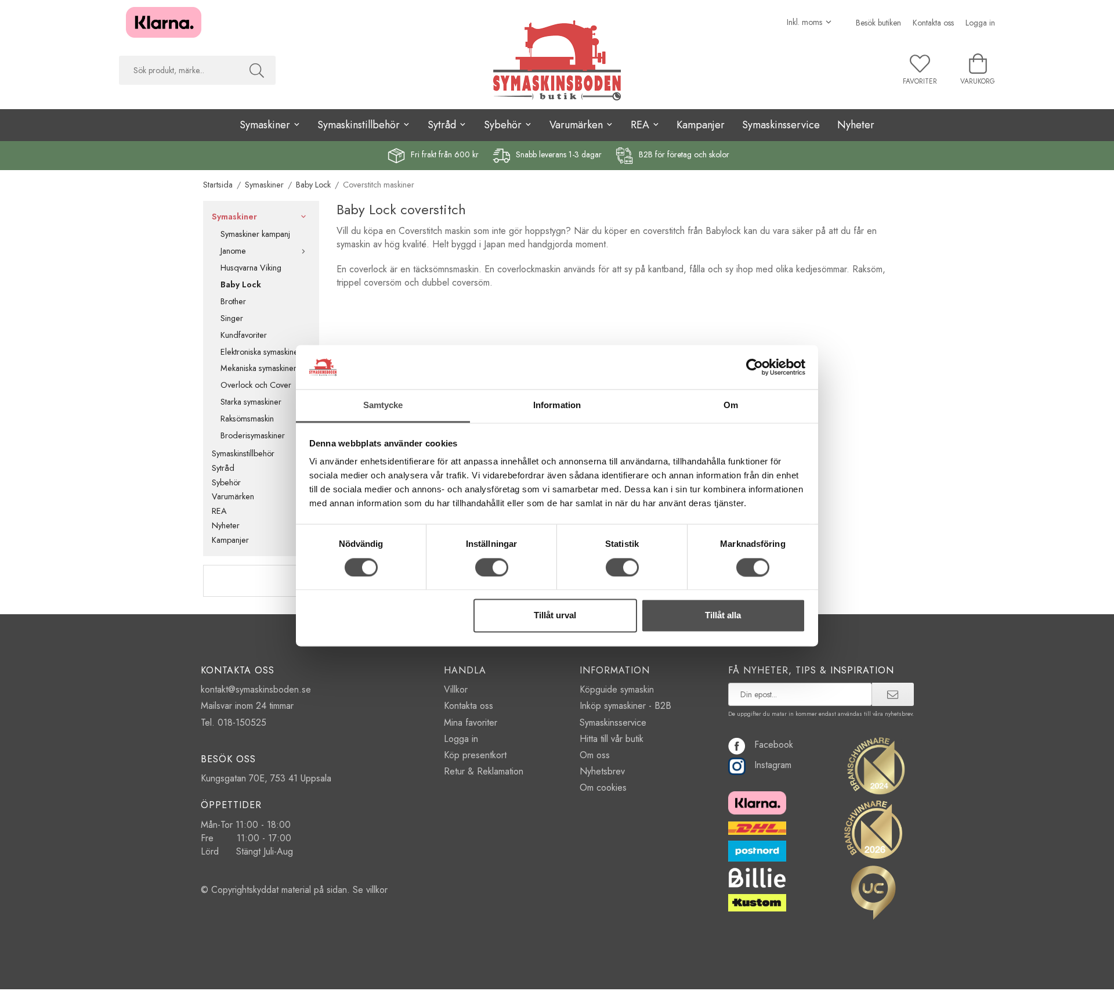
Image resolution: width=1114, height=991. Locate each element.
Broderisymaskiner (252, 435)
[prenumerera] (892, 694)
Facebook (773, 744)
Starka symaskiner (250, 402)
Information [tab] (557, 405)
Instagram (772, 765)
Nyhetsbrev (602, 771)
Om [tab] (731, 405)
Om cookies (603, 787)
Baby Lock (240, 284)
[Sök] (257, 70)
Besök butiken (878, 22)
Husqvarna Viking (250, 267)
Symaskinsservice (781, 124)
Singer (231, 318)
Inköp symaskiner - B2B (625, 705)
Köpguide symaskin (617, 689)
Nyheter (855, 124)
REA (219, 511)
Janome (233, 251)
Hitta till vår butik (611, 738)
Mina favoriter (470, 722)
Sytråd (223, 468)
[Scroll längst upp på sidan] (895, 975)
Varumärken (233, 496)
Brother (233, 301)
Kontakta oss (933, 22)
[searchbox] (178, 70)
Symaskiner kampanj (255, 234)
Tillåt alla (723, 616)
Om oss (595, 755)
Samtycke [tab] (383, 405)
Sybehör (226, 482)
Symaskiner (234, 216)
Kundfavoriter (243, 335)
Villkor (456, 689)
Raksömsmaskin (247, 418)
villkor (377, 889)
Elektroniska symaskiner (260, 352)
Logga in (980, 22)
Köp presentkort (475, 755)
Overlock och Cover (255, 385)
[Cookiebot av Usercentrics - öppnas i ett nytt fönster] (754, 367)
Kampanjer (701, 124)
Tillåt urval (555, 616)
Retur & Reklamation (483, 771)
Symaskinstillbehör (243, 453)
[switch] (491, 567)
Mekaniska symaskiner (258, 368)
